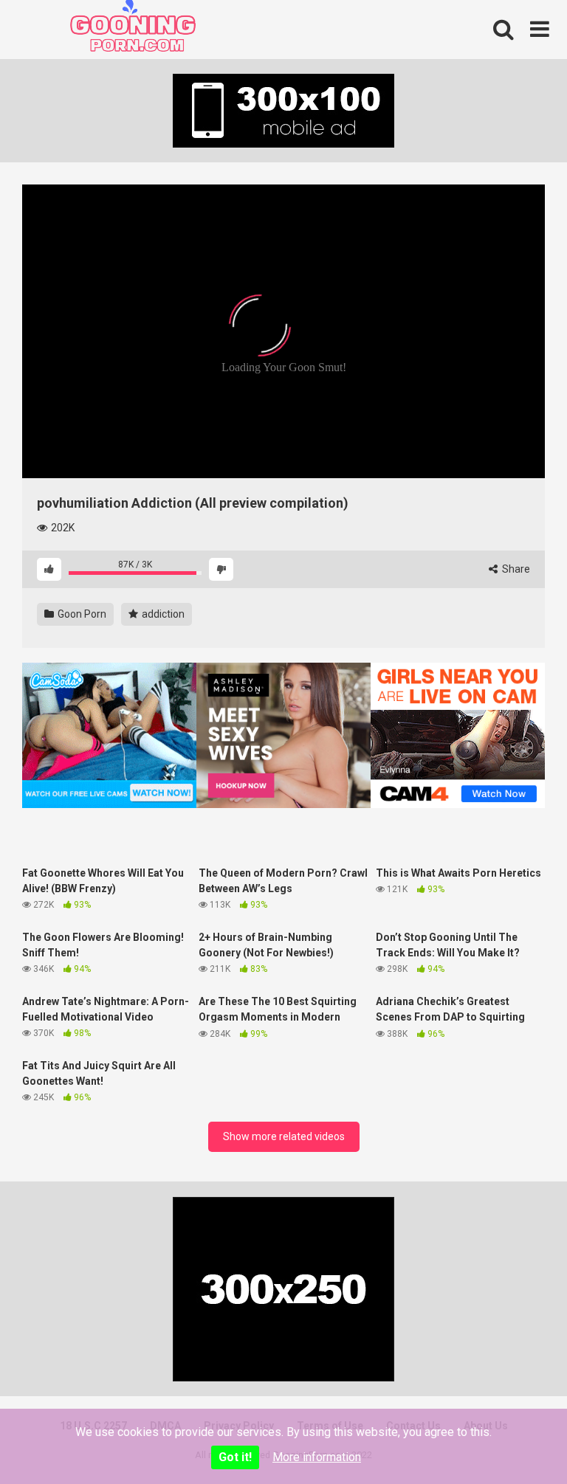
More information (316, 1457)
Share (515, 569)
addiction (162, 614)
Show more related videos (284, 1136)
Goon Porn (80, 614)
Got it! (235, 1457)
